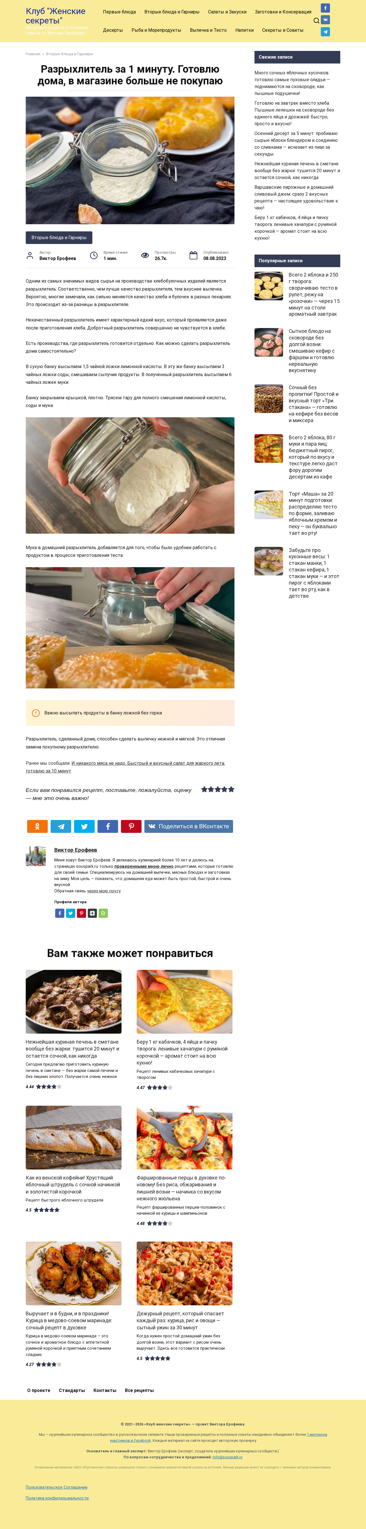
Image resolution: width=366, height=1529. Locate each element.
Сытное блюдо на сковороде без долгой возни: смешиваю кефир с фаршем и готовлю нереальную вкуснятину (312, 350)
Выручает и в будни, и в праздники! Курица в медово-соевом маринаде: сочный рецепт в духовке (69, 1320)
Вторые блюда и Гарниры (172, 12)
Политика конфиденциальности (57, 1498)
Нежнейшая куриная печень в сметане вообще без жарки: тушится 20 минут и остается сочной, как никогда (72, 1049)
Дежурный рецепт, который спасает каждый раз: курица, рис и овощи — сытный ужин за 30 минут (180, 1320)
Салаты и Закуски (227, 12)
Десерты (113, 30)
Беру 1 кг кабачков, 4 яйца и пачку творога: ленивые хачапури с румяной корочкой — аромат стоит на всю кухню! (182, 1052)
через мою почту (104, 891)
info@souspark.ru (227, 1457)
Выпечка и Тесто (208, 30)
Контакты (105, 1390)
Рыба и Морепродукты (156, 30)
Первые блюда (119, 12)
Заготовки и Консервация (283, 12)
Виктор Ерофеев (75, 850)
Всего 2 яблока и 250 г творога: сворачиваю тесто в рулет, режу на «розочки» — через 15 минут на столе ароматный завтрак (314, 294)
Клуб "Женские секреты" (55, 15)
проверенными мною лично (144, 866)
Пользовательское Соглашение (56, 1487)
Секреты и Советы (283, 30)
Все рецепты (139, 1390)
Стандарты (72, 1390)
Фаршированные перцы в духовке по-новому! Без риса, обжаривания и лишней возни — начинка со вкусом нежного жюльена (181, 1188)
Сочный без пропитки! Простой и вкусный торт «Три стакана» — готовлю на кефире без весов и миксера (314, 404)
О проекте (38, 1390)
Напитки (244, 30)
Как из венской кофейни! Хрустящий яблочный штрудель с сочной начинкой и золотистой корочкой (73, 1184)
